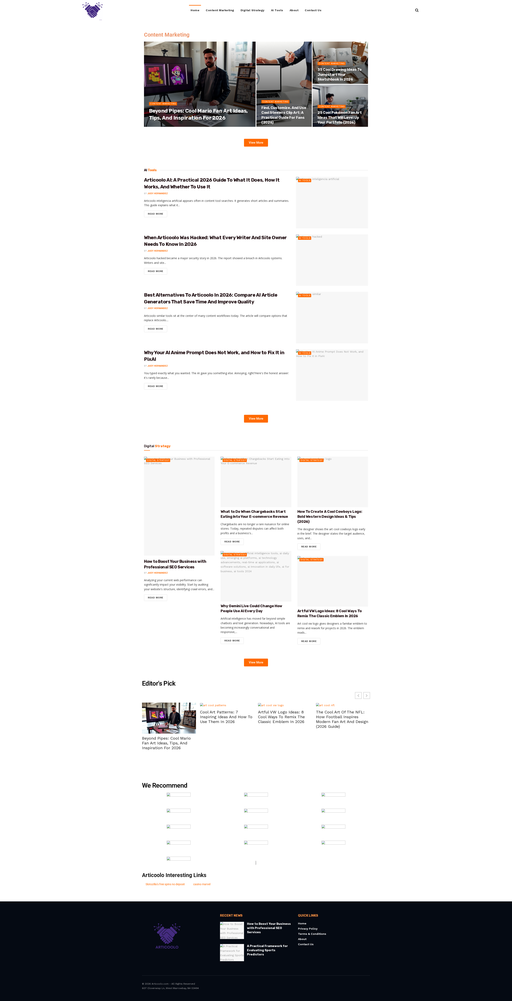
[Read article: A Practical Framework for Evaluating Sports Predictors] (232, 952)
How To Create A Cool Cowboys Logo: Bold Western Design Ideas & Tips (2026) (329, 516)
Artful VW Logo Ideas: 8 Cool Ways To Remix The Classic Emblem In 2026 (245, 717)
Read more (157, 213)
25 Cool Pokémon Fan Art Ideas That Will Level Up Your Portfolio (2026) (340, 117)
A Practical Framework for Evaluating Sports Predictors (267, 950)
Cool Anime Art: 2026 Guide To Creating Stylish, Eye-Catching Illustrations (364, 717)
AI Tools (277, 10)
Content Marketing (220, 10)
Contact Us (313, 10)
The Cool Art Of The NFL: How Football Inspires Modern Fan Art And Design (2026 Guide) (306, 719)
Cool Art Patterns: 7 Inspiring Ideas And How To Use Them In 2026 (190, 717)
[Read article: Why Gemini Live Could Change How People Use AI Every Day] (256, 576)
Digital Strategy (253, 10)
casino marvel (201, 884)
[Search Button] (417, 10)
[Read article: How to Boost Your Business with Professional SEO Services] (179, 506)
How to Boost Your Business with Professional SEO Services (269, 928)
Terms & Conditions (312, 934)
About (294, 10)
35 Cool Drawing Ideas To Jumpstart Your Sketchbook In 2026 (339, 74)
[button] (366, 695)
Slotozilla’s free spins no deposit (165, 884)
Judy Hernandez (163, 125)
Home (195, 10)
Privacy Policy (308, 928)
